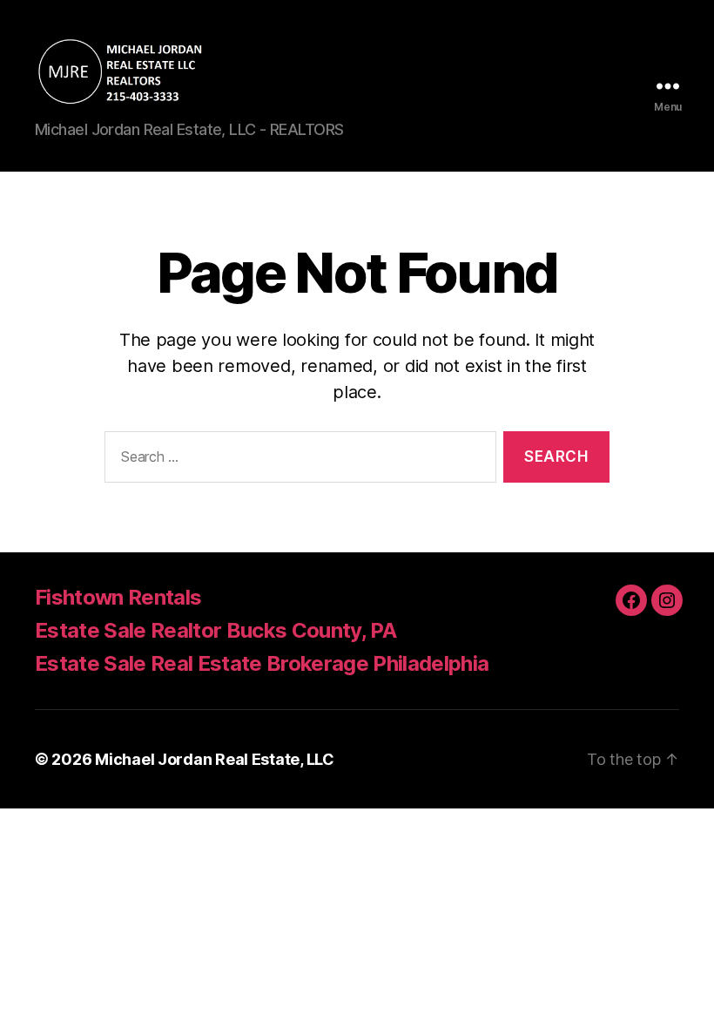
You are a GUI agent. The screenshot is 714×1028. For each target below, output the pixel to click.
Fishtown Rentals (118, 597)
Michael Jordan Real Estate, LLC (214, 759)
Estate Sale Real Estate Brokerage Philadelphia (261, 663)
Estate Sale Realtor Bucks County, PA (215, 630)
